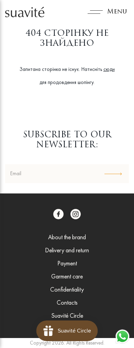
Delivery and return (67, 250)
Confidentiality (67, 289)
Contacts (67, 302)
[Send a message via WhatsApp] (122, 336)
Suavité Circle (67, 315)
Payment (67, 263)
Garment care (67, 276)
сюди (109, 69)
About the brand (67, 237)
